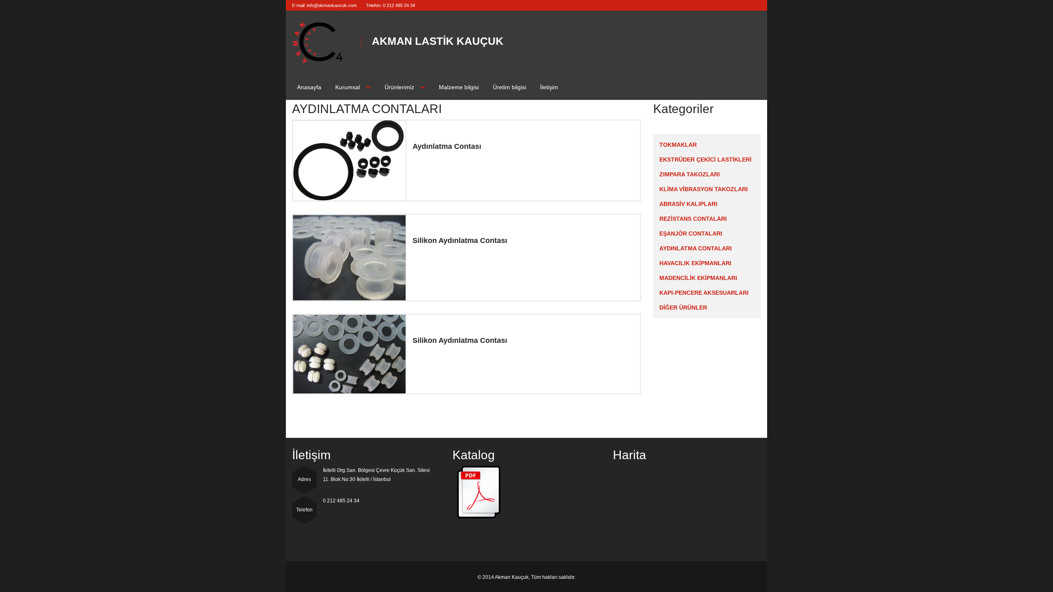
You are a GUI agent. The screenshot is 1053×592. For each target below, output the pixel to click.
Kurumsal (347, 87)
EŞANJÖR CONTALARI (690, 233)
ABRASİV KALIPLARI (688, 204)
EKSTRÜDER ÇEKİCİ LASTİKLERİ (705, 159)
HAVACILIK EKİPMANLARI (695, 263)
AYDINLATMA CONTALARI (695, 248)
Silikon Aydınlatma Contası (460, 240)
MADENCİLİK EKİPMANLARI (698, 278)
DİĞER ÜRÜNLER (683, 307)
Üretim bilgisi (509, 87)
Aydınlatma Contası (447, 146)
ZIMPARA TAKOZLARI (689, 174)
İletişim (549, 87)
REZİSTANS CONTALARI (693, 218)
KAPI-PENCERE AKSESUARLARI (704, 292)
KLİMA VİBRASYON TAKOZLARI (703, 189)
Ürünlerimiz (399, 87)
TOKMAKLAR (678, 144)
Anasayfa (309, 87)
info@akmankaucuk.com (332, 5)
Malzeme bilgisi (459, 87)
